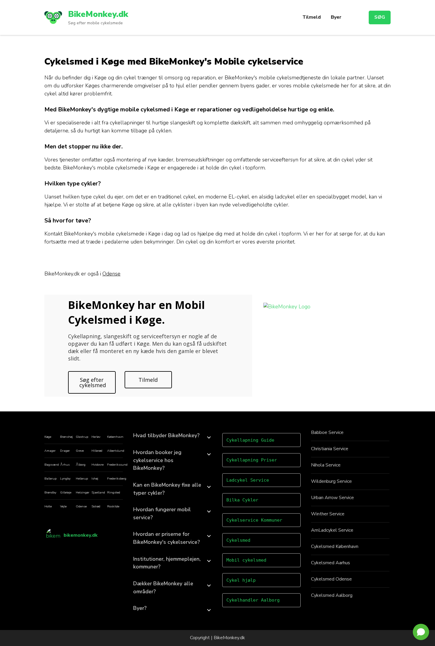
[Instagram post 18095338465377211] (112, 551)
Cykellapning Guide (250, 440)
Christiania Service (329, 448)
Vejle (63, 506)
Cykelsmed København (334, 546)
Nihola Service (326, 465)
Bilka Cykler (242, 500)
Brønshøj (66, 437)
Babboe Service (327, 432)
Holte (48, 506)
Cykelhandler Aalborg (253, 600)
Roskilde (113, 506)
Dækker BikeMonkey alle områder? (163, 587)
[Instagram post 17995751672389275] (93, 559)
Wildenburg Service (331, 481)
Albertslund (115, 450)
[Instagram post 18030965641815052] (112, 559)
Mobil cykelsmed (246, 560)
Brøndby (50, 492)
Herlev (95, 437)
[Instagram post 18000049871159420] (112, 566)
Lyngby (65, 478)
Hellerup (82, 478)
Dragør (65, 450)
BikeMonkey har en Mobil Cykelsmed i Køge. (136, 312)
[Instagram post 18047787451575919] (74, 566)
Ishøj (94, 478)
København (115, 437)
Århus (65, 464)
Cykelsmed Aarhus (330, 563)
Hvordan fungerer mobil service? (162, 513)
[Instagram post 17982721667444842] (55, 566)
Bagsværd (51, 464)
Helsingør (82, 492)
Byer (336, 17)
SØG (379, 17)
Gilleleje (65, 492)
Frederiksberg (116, 478)
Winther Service (327, 514)
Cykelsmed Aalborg (331, 595)
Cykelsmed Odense (331, 579)
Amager (50, 450)
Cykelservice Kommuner (254, 520)
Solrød (95, 506)
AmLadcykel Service (332, 530)
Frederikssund (117, 464)
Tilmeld (311, 17)
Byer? (139, 608)
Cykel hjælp (241, 580)
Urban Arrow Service (332, 497)
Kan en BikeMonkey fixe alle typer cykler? (167, 488)
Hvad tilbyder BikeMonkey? (166, 435)
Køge (47, 437)
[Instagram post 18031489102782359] (74, 551)
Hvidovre (97, 464)
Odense (111, 273)
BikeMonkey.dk (98, 14)
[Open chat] (421, 632)
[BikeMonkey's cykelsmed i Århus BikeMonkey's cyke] (55, 551)
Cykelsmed (238, 540)
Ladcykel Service (247, 480)
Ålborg (81, 464)
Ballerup (50, 478)
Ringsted (113, 492)
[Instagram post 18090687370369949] (93, 551)
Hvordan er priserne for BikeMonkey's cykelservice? (166, 538)
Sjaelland (98, 492)
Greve (80, 450)
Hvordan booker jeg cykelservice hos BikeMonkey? (157, 460)
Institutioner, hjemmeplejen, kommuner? (167, 562)
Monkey (231, 637)
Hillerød (96, 450)
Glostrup (82, 437)
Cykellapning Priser (251, 460)
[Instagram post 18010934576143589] (93, 566)
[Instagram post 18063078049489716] (55, 559)
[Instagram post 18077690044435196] (74, 559)
